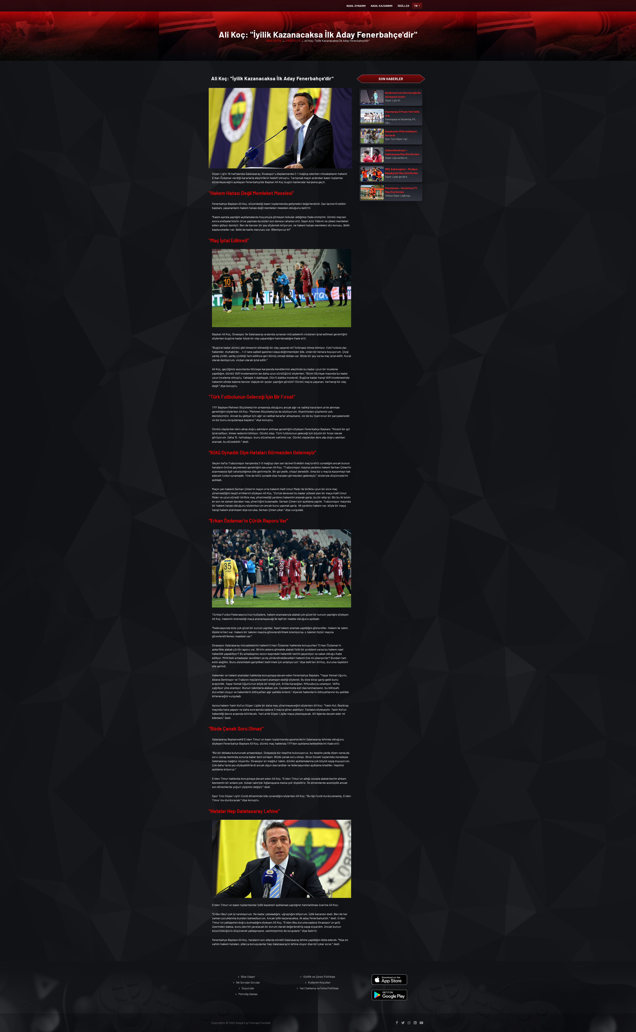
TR (416, 5)
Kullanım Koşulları (319, 982)
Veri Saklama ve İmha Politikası (319, 988)
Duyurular (248, 988)
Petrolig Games (248, 994)
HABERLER (293, 40)
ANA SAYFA (273, 40)
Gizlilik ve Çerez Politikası (319, 976)
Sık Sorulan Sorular (248, 982)
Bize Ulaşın (248, 976)
